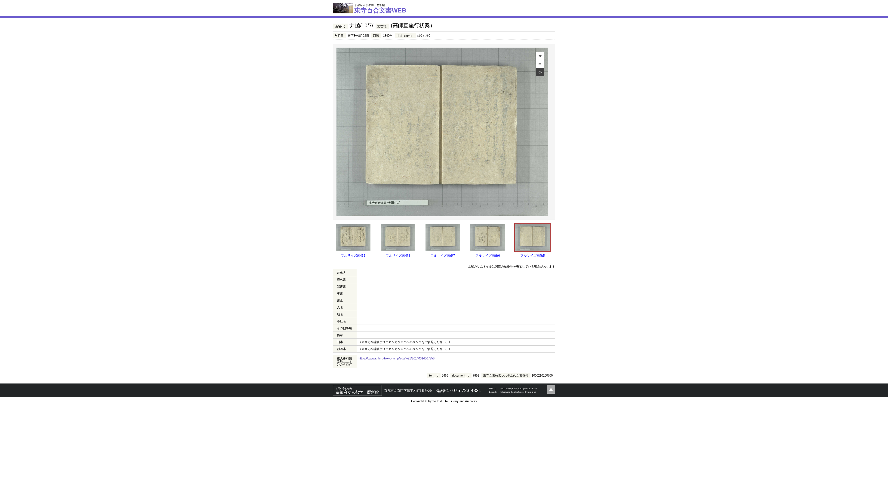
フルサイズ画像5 (532, 255)
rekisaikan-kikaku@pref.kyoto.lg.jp (518, 392)
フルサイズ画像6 (487, 255)
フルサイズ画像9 (353, 255)
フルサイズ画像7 (443, 255)
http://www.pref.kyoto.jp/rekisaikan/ (518, 388)
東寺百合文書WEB (380, 8)
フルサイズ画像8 (398, 255)
